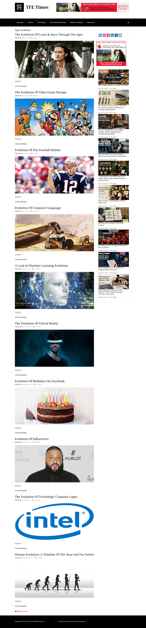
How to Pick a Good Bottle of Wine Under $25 (111, 202)
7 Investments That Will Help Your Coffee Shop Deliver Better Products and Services (112, 179)
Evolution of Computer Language (38, 208)
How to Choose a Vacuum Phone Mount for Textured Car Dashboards (112, 155)
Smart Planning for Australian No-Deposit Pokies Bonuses (111, 269)
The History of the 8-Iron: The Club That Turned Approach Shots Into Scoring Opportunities (112, 108)
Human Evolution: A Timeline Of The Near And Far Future (54, 554)
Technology (41, 22)
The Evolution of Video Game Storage (41, 92)
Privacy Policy (73, 621)
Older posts (22, 611)
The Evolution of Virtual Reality (36, 323)
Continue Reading (21, 86)
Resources (90, 22)
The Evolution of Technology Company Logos (46, 496)
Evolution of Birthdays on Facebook (40, 381)
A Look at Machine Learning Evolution (41, 265)
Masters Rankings (76, 22)
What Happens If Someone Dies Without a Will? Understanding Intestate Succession (110, 292)
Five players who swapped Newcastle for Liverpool (112, 247)
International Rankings (58, 22)
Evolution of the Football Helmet (38, 150)
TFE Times (35, 38)
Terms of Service (63, 621)
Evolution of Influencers (32, 439)
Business (20, 22)
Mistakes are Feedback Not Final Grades (110, 224)
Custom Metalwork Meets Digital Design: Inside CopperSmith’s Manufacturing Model (110, 132)
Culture (30, 22)
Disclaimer (82, 621)
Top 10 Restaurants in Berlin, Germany (113, 85)
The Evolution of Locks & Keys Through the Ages (49, 34)
